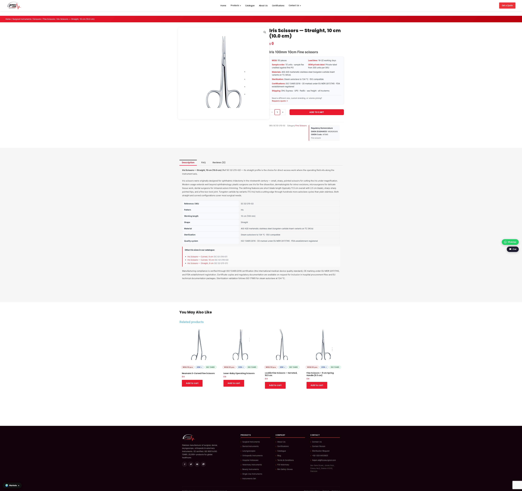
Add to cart (316, 112)
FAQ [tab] (203, 162)
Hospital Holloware (250, 460)
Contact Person (318, 446)
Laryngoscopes (248, 451)
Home (223, 5)
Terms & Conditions (285, 460)
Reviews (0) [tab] (219, 162)
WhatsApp (512, 242)
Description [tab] (188, 162)
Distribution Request (321, 451)
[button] (264, 32)
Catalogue (250, 5)
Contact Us (295, 5)
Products (236, 5)
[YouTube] (197, 464)
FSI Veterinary (283, 465)
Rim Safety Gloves (285, 469)
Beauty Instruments (250, 469)
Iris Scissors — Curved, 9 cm (200, 256)
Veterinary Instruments (252, 465)
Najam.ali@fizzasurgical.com (324, 460)
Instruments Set (249, 478)
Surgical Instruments (22, 19)
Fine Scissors (49, 19)
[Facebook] (184, 464)
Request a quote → (280, 101)
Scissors (37, 19)
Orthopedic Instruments (252, 455)
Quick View (198, 367)
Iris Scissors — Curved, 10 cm (200, 260)
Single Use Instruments (252, 474)
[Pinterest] (203, 464)
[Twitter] (190, 464)
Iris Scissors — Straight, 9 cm (200, 263)
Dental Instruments (250, 446)
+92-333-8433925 (320, 455)
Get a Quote (507, 5)
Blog (279, 455)
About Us (263, 5)
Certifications (278, 5)
